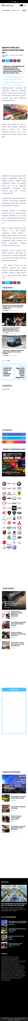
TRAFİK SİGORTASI (16, 967)
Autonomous (16, 957)
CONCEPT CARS (5, 959)
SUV (22, 965)
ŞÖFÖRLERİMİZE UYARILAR (7, 977)
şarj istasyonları (17, 977)
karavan (8, 973)
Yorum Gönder (6, 389)
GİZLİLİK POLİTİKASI (5, 963)
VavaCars (4, 971)
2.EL (3, 360)
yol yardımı (22, 975)
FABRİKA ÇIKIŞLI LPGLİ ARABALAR (8, 961)
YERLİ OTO (13, 971)
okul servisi (4, 975)
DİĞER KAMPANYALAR (13, 959)
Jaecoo (14, 10)
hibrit (3, 973)
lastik (22, 973)
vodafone (16, 975)
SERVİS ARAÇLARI (16, 965)
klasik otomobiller (15, 973)
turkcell (11, 975)
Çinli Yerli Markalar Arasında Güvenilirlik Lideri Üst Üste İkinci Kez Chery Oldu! (14, 904)
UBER (22, 969)
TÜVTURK (10, 969)
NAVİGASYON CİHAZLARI (6, 965)
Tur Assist (4, 969)
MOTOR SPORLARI (14, 963)
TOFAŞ (10, 967)
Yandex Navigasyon (21, 971)
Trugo (23, 967)
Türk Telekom (16, 969)
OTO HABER (8, 360)
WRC (9, 971)
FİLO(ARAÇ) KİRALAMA (20, 961)
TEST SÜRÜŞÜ (4, 967)
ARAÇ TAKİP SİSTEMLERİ (6, 957)
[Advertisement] (14, 27)
